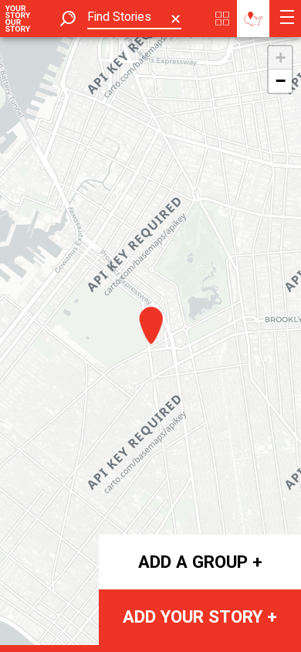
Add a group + (200, 562)
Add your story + (200, 616)
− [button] (281, 80)
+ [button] (281, 57)
